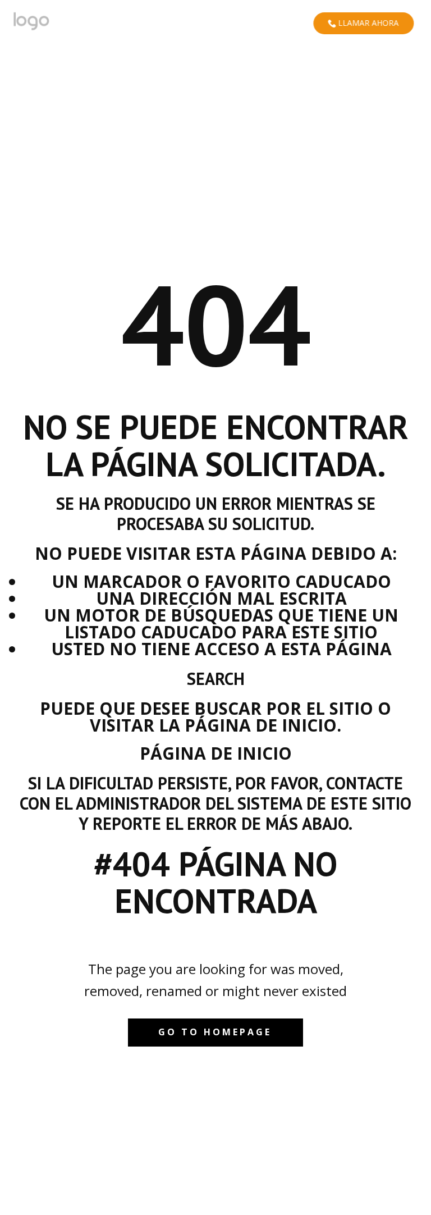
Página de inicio (216, 753)
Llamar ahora (367, 22)
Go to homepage (215, 1032)
